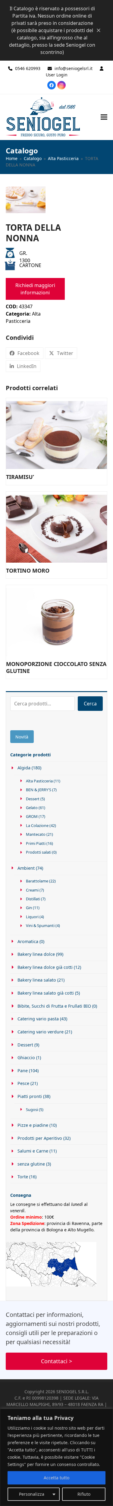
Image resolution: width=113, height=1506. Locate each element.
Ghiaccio (26, 1057)
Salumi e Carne (32, 1151)
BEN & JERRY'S (38, 789)
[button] (104, 116)
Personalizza (31, 1494)
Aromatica (27, 941)
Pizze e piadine (32, 1125)
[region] (56, 1457)
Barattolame (37, 881)
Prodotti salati (38, 852)
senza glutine (31, 1164)
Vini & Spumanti (40, 925)
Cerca (90, 703)
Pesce (23, 1083)
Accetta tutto (56, 1478)
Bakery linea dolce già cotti (45, 967)
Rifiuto (83, 1494)
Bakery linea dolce (36, 954)
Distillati (33, 899)
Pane (22, 1070)
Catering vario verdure (40, 1032)
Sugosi (32, 1109)
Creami (32, 890)
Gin (29, 907)
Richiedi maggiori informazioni (35, 289)
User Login (56, 75)
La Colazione (37, 825)
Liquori (32, 916)
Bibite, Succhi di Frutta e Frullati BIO (54, 1006)
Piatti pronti (29, 1096)
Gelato (32, 807)
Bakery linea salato (36, 980)
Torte (22, 1177)
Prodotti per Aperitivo (39, 1138)
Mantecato (36, 834)
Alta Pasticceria (39, 781)
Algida (23, 768)
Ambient (26, 868)
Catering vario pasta (38, 1019)
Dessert (32, 799)
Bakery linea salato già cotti (45, 993)
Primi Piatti (36, 843)
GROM (32, 816)
